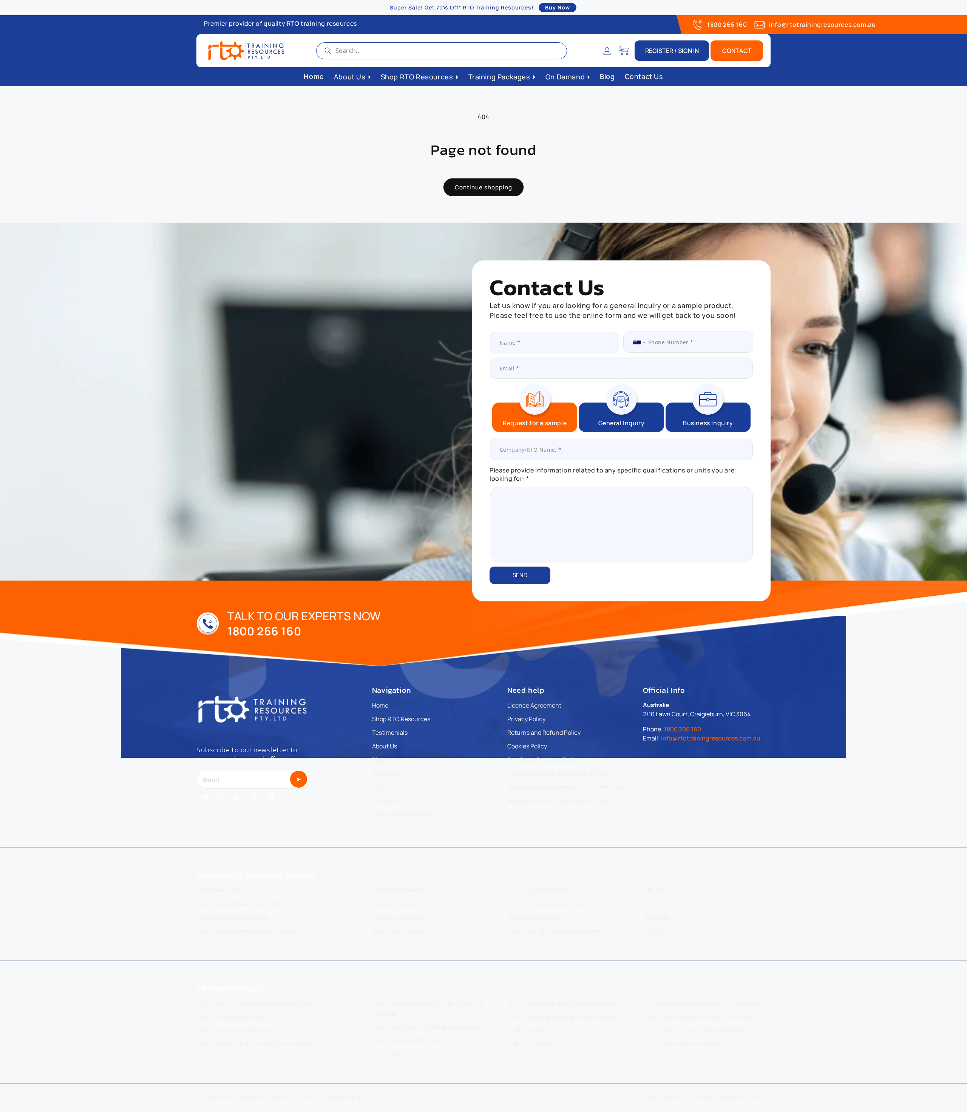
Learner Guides (393, 904)
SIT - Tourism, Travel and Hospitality (693, 1030)
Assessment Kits (219, 890)
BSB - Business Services (229, 1017)
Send (520, 575)
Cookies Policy (527, 746)
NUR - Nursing (527, 1030)
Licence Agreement (534, 705)
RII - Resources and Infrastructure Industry (703, 1003)
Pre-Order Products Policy (543, 760)
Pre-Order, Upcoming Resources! (553, 931)
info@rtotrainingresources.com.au (822, 24)
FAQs (379, 787)
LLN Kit (653, 904)
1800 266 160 (727, 24)
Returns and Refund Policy (544, 732)
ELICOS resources (533, 917)
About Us (384, 746)
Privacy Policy (526, 719)
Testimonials (390, 732)
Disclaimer (387, 800)
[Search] (328, 50)
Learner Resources (398, 890)
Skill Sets (656, 917)
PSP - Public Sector (535, 1044)
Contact (737, 50)
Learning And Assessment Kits (238, 904)
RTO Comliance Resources (545, 904)
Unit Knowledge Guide (538, 890)
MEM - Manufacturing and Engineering (561, 1017)
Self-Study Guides (397, 931)
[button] (623, 50)
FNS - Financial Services (405, 1040)
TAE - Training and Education (684, 1044)
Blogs (379, 760)
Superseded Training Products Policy (558, 800)
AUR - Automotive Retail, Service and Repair (256, 1003)
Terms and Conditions (402, 814)
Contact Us (387, 773)
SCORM (654, 931)
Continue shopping (483, 187)
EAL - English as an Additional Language (426, 1026)
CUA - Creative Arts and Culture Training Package (428, 1008)
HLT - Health (389, 1054)
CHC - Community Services (233, 1030)
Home (380, 705)
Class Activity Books (399, 917)
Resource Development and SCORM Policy (565, 787)
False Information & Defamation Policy (559, 773)
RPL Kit (653, 890)
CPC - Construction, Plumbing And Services (256, 1044)
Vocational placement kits (232, 917)
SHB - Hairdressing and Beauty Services (698, 1017)
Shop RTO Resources (401, 719)
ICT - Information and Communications (562, 1003)
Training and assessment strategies (245, 931)
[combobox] (441, 50)
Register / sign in (672, 50)
